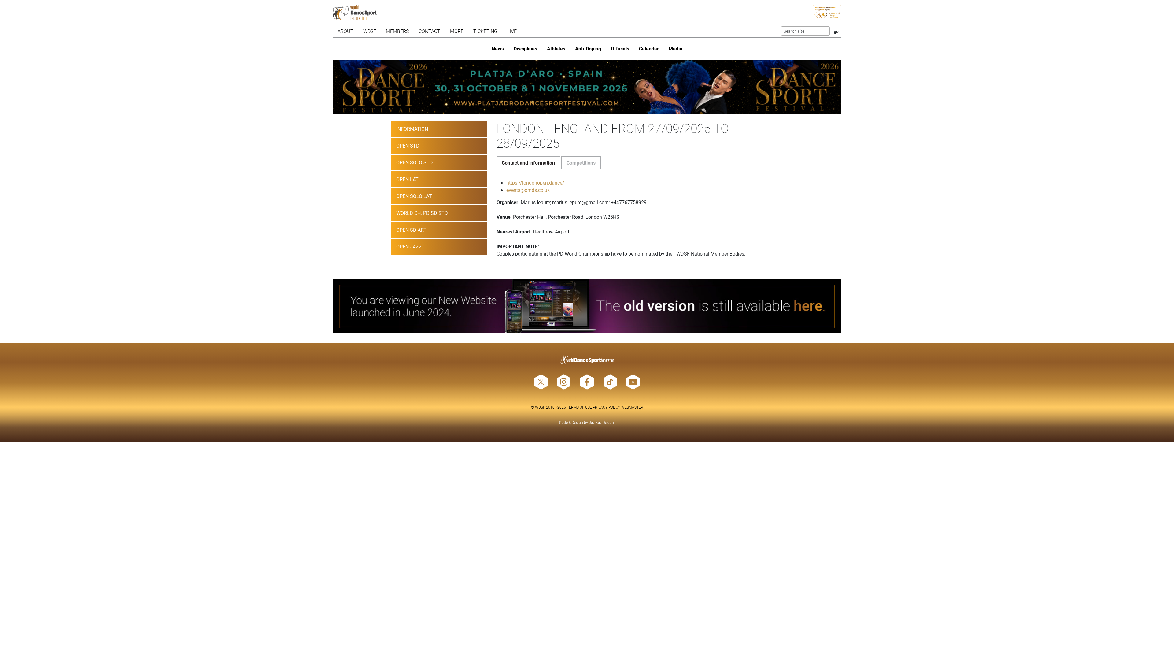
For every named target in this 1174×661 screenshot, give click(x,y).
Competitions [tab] (581, 162)
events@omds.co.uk (528, 190)
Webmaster (632, 407)
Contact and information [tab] (528, 162)
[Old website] (587, 306)
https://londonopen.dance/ (535, 182)
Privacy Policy (606, 407)
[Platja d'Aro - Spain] (587, 87)
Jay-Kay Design (601, 422)
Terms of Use (579, 407)
